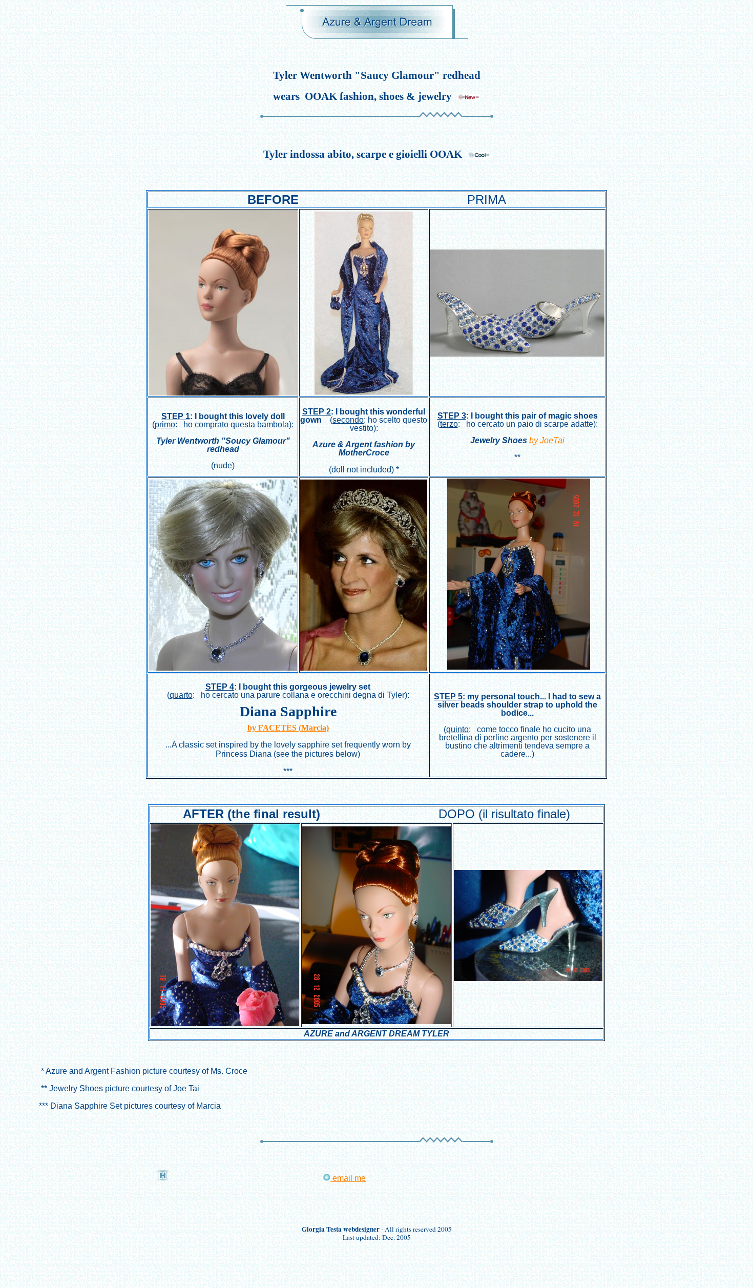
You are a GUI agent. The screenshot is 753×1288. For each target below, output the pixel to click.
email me (348, 1178)
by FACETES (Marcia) (288, 727)
